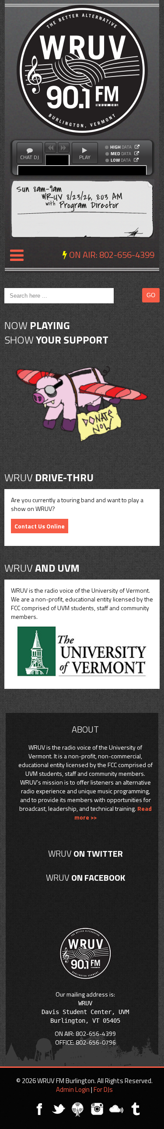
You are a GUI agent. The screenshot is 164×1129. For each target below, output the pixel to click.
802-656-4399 (126, 254)
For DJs (103, 1089)
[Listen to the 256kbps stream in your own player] (137, 146)
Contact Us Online (39, 526)
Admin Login (73, 1089)
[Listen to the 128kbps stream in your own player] (136, 153)
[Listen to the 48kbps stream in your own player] (136, 159)
